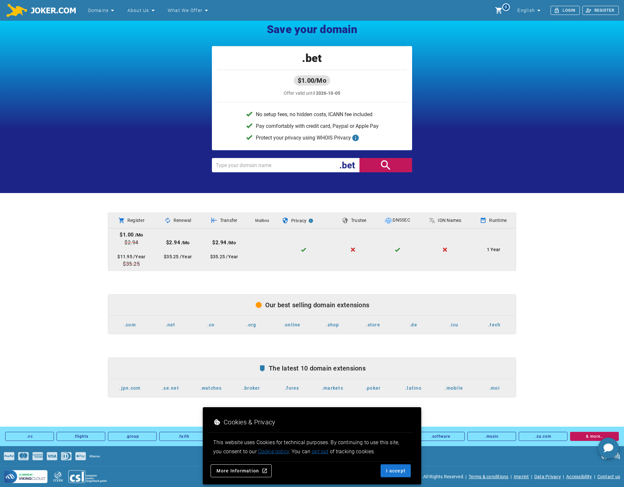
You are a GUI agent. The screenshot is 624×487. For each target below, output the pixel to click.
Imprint (521, 476)
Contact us (608, 476)
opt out (320, 451)
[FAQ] (616, 456)
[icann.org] (57, 476)
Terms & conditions (489, 476)
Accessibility (579, 476)
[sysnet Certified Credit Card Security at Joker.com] (25, 476)
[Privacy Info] (311, 220)
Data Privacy (547, 476)
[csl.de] (87, 476)
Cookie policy (273, 451)
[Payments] (9, 456)
